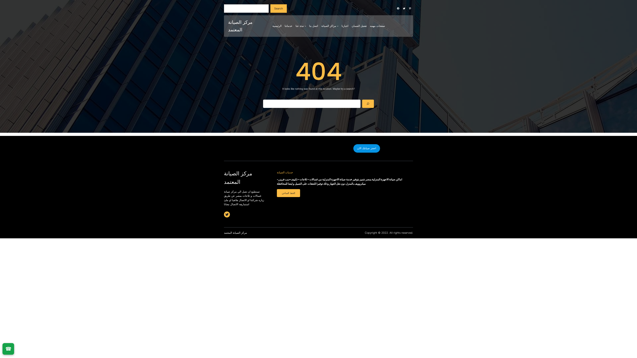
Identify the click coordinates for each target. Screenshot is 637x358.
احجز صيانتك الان (366, 148)
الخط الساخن (288, 193)
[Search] (368, 104)
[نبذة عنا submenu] (305, 26)
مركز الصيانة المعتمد (235, 232)
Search (278, 8)
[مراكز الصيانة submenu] (338, 26)
